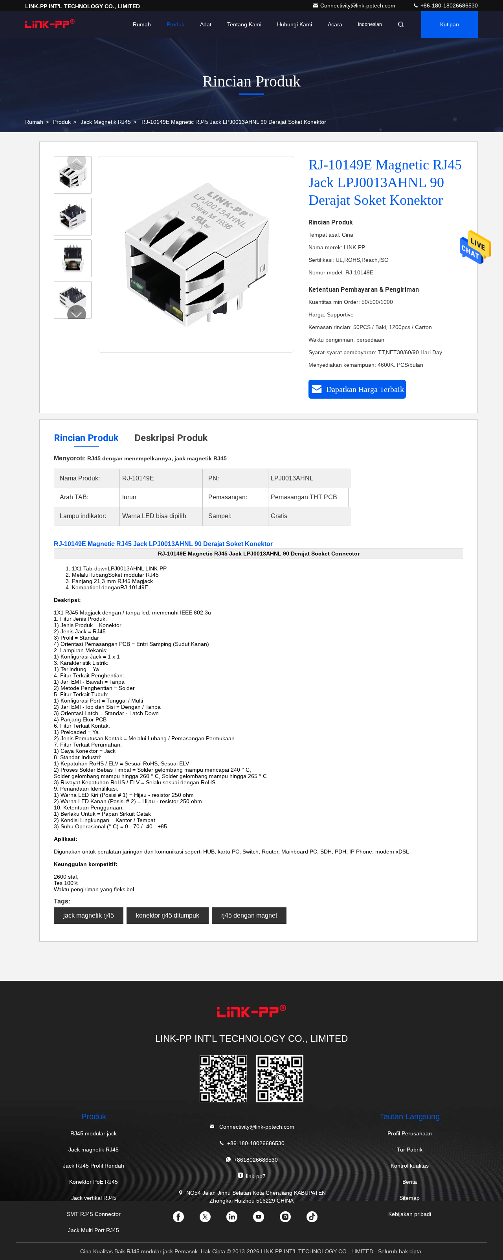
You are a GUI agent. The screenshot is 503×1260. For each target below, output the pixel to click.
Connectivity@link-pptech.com (358, 5)
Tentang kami (244, 24)
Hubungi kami (294, 24)
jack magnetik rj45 (88, 915)
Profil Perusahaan (409, 1133)
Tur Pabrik (409, 1149)
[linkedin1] (238, 1219)
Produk (175, 24)
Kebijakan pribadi (409, 1214)
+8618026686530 (256, 1160)
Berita (409, 1182)
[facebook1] (184, 1219)
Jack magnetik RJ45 (106, 122)
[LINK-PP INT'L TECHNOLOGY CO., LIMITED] (50, 24)
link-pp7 (256, 1176)
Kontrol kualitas (410, 1166)
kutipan (449, 24)
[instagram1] (291, 1219)
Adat (205, 24)
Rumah (142, 24)
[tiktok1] (318, 1219)
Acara (335, 24)
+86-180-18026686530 (448, 5)
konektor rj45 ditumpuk (167, 915)
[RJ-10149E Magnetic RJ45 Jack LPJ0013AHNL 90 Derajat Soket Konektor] (196, 254)
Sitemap (409, 1198)
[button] (76, 314)
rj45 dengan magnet (249, 915)
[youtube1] (264, 1219)
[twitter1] (211, 1219)
